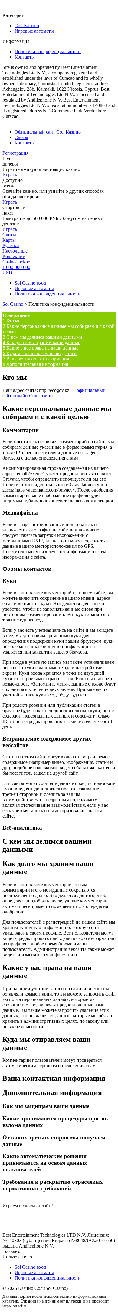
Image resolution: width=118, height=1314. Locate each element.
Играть (9, 174)
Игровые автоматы (34, 31)
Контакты (25, 57)
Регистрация (15, 153)
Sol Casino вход (30, 283)
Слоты (21, 137)
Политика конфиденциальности (48, 51)
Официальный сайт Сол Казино (48, 131)
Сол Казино (27, 25)
